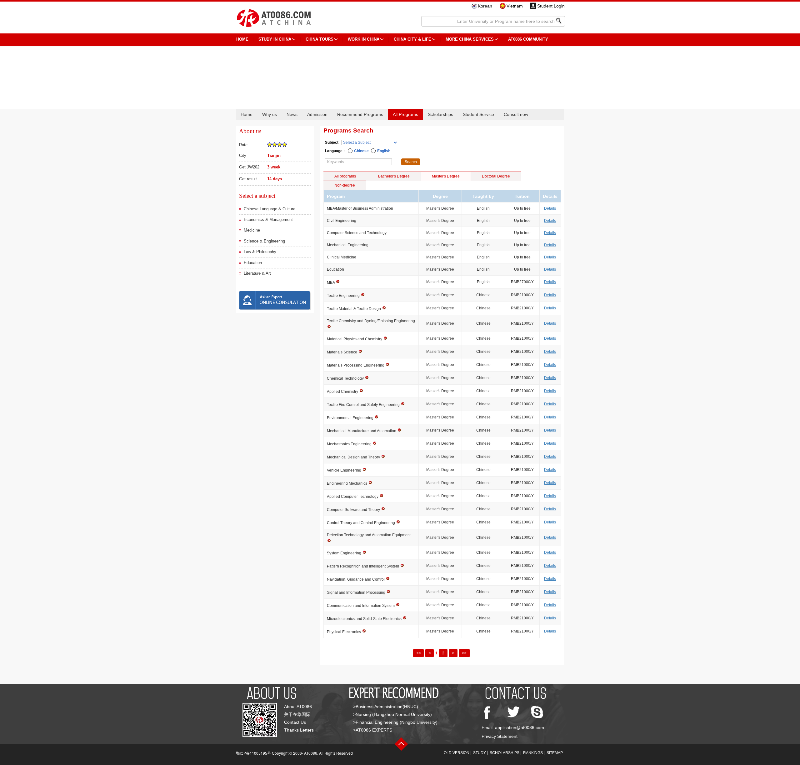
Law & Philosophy (260, 251)
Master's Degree (446, 176)
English (383, 151)
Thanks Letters (299, 730)
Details (550, 208)
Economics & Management (268, 219)
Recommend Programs (360, 114)
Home (246, 114)
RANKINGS (533, 753)
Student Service (478, 114)
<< (418, 653)
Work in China (363, 39)
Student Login (551, 5)
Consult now (516, 114)
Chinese (361, 151)
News (292, 114)
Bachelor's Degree (394, 176)
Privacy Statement (500, 736)
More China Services (470, 39)
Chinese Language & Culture (269, 209)
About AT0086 (298, 706)
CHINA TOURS (319, 39)
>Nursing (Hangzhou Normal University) (392, 714)
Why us (269, 114)
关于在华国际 (297, 714)
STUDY (479, 753)
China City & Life (412, 39)
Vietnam (515, 5)
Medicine (252, 230)
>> (464, 653)
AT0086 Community (528, 39)
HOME (242, 39)
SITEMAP (555, 753)
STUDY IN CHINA (274, 39)
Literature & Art (257, 273)
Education (253, 262)
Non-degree (344, 185)
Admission (317, 114)
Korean (485, 5)
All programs (345, 176)
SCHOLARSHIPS (504, 753)
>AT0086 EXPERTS (372, 730)
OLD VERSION (456, 753)
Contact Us (295, 722)
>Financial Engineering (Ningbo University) (395, 722)
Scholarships (440, 114)
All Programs (405, 114)
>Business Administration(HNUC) (385, 706)
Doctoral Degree (496, 176)
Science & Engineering (264, 241)
